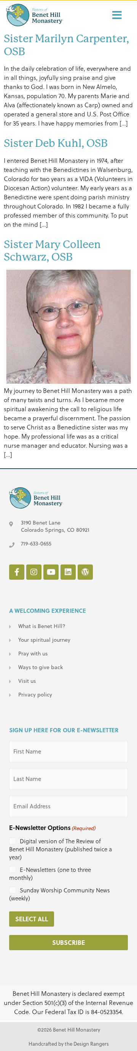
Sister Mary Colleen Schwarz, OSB (52, 251)
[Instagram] (33, 572)
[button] (98, 15)
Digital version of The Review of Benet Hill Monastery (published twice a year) (60, 849)
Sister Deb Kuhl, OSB (56, 143)
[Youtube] (51, 572)
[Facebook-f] (16, 572)
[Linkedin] (68, 572)
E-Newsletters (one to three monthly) (50, 874)
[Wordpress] (85, 572)
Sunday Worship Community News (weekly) (59, 894)
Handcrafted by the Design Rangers (69, 1043)
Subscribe (68, 942)
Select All (31, 918)
